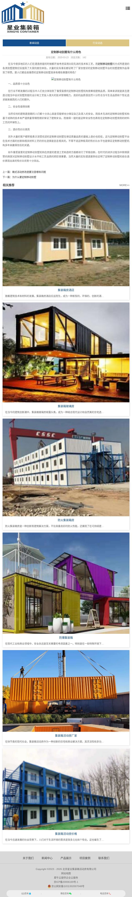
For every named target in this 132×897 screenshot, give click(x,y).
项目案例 (84, 858)
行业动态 (97, 43)
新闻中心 (47, 858)
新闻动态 (34, 43)
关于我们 (28, 858)
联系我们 (103, 858)
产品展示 (66, 858)
